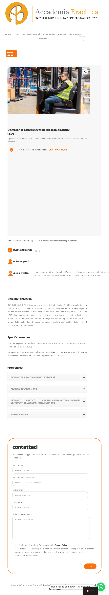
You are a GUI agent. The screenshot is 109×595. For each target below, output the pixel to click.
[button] (101, 587)
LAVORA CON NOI (10, 54)
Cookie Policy (92, 585)
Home (8, 34)
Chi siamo (74, 34)
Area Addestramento (54, 34)
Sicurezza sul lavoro (21, 241)
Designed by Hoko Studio (73, 585)
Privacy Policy (61, 545)
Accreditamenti (31, 34)
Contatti (42, 39)
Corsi (17, 34)
